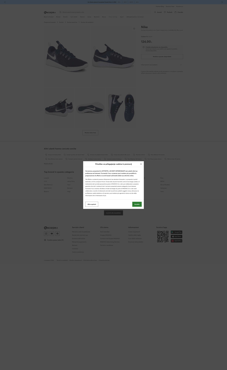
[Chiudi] (141, 164)
